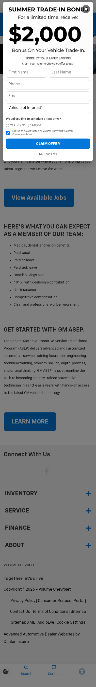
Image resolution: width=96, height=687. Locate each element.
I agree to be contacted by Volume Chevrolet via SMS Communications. (42, 133)
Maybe (36, 125)
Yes (12, 125)
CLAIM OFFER (48, 144)
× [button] (85, 9)
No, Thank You (48, 154)
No (24, 125)
